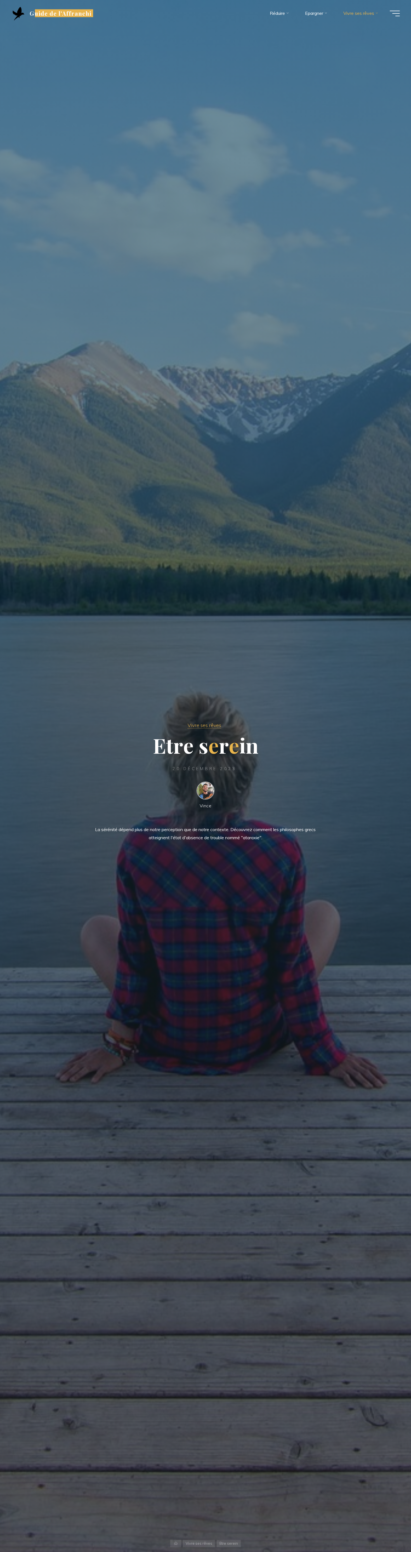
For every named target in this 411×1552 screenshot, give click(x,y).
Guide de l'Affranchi (60, 13)
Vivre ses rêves (204, 725)
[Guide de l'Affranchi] (18, 13)
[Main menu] (395, 13)
